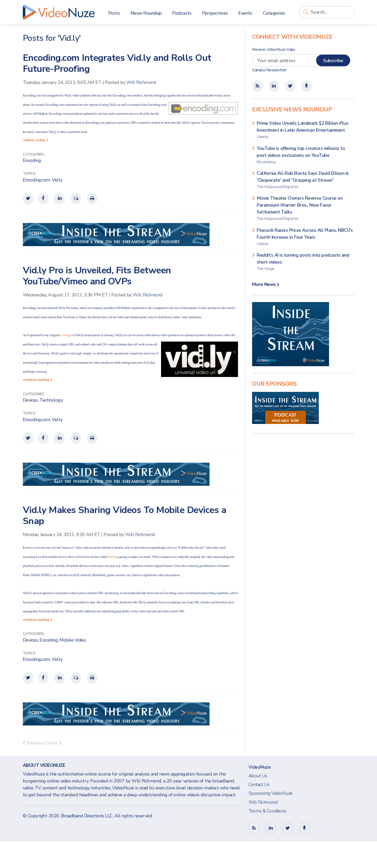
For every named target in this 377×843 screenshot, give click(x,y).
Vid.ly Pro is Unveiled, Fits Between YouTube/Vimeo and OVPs (97, 276)
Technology (51, 400)
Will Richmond (141, 82)
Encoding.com (36, 180)
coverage (66, 335)
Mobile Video (72, 640)
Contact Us (259, 784)
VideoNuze (260, 767)
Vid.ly (57, 180)
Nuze (59, 12)
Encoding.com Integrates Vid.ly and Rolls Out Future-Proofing (117, 63)
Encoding (32, 160)
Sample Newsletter (269, 70)
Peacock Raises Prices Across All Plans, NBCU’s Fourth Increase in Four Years (305, 237)
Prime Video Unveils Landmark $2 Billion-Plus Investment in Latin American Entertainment (302, 130)
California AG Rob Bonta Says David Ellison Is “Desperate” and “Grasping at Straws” (303, 180)
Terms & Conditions (267, 811)
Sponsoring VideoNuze (271, 793)
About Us (258, 776)
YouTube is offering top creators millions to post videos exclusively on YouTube (301, 155)
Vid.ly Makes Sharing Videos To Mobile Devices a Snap (124, 515)
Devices (30, 400)
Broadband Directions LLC (87, 816)
